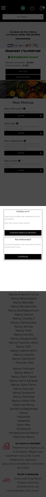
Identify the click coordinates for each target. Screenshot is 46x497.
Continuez (23, 257)
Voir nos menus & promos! (23, 233)
